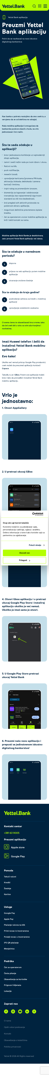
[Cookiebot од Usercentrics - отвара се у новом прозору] (35, 514)
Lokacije (8, 991)
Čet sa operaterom (12, 967)
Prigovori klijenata (12, 985)
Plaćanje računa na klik (14, 925)
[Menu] (45, 6)
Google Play (18, 856)
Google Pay (9, 913)
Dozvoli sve (24, 553)
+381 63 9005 (11, 832)
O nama (7, 1020)
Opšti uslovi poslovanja (14, 1027)
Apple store (17, 847)
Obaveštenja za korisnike (15, 979)
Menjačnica (9, 948)
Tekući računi (10, 876)
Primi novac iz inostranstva (16, 931)
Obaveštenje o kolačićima (15, 1040)
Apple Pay (8, 919)
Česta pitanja (10, 973)
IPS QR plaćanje (11, 942)
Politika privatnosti (12, 1046)
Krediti (7, 882)
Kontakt (7, 1033)
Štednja (7, 888)
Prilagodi (23, 560)
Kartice (7, 894)
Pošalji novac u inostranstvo (17, 937)
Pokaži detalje (35, 545)
